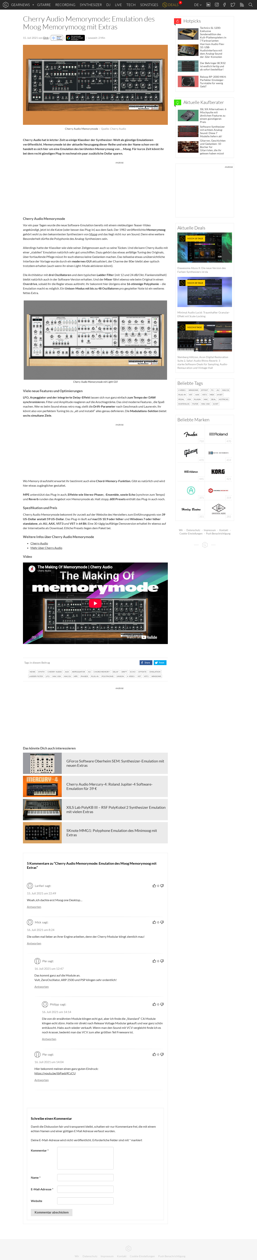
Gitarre (44, 5)
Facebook (224, 5)
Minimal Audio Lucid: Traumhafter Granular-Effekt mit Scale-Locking (203, 299)
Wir (181, 530)
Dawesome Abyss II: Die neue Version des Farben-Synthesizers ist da (201, 255)
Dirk (46, 37)
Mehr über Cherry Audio (46, 548)
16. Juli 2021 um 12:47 (49, 968)
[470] (191, 453)
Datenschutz (193, 530)
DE (196, 5)
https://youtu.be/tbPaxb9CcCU (55, 1073)
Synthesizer (91, 5)
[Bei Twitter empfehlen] (160, 662)
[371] (191, 490)
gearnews (20, 5)
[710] (191, 434)
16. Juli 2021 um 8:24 (40, 929)
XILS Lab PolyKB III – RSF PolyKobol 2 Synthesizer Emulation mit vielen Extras (116, 809)
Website (36, 1201)
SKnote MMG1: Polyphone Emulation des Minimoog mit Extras (111, 832)
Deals (173, 5)
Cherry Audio (39, 543)
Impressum (210, 530)
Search (251, 5)
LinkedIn (208, 5)
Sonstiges (149, 5)
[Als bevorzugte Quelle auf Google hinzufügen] (75, 38)
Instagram (217, 5)
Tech (131, 5)
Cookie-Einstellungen (190, 533)
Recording (65, 5)
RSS (242, 5)
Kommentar (40, 1150)
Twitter (232, 5)
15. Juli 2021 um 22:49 (41, 893)
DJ (108, 5)
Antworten (34, 907)
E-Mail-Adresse (42, 1189)
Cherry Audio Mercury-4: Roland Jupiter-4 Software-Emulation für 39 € (109, 786)
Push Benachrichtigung (218, 533)
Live (118, 5)
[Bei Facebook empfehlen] (145, 662)
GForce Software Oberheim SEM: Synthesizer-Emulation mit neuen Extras (115, 763)
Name (35, 1177)
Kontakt (223, 530)
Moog (93, 234)
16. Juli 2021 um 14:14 (56, 1012)
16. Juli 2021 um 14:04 (49, 1062)
